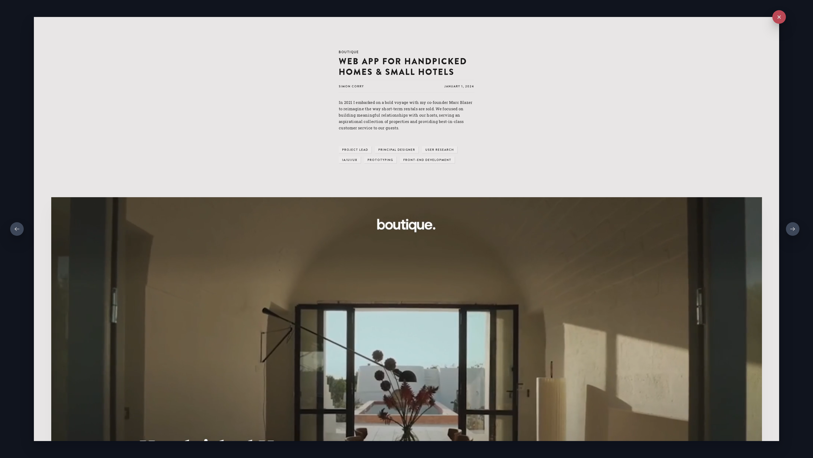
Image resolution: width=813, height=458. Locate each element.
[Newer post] (17, 229)
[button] (779, 17)
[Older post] (792, 229)
